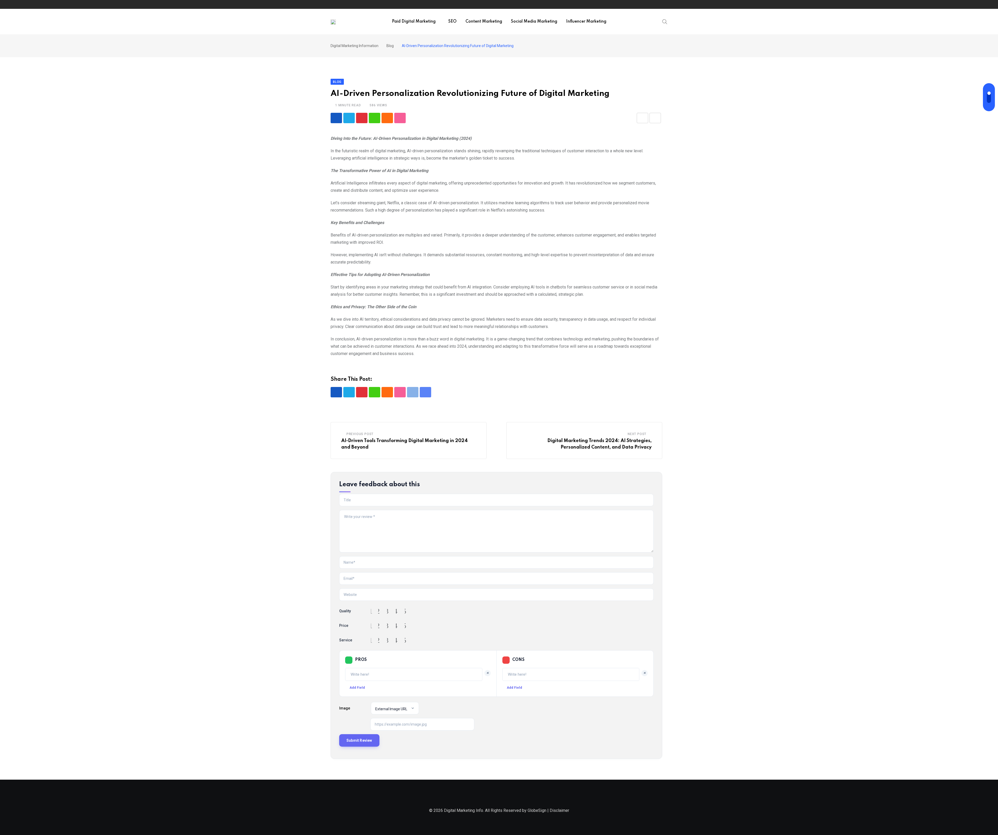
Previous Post (359, 434)
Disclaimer (559, 810)
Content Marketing (483, 21)
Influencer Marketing (586, 21)
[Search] (664, 21)
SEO (452, 21)
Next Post (637, 434)
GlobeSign (537, 810)
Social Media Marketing (534, 21)
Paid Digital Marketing (414, 21)
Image (344, 708)
